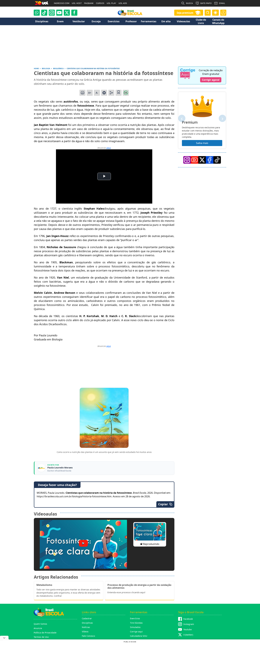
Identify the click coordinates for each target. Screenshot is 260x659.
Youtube (187, 629)
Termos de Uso (41, 637)
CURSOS (100, 3)
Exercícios (135, 618)
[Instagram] (52, 13)
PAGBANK (89, 3)
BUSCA (189, 3)
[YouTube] (194, 160)
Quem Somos (40, 623)
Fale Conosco (88, 635)
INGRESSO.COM (61, 3)
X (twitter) (188, 634)
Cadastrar (87, 618)
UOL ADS (123, 3)
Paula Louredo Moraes (60, 467)
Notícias (86, 627)
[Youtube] (59, 13)
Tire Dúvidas (136, 622)
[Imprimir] (82, 93)
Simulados (135, 627)
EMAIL (222, 3)
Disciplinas (87, 622)
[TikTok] (44, 13)
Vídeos (85, 631)
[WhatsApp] (37, 13)
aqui (108, 147)
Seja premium (185, 12)
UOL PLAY (111, 3)
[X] (67, 13)
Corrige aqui (136, 631)
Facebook (188, 618)
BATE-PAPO (206, 3)
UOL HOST (77, 3)
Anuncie (38, 628)
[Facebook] (209, 160)
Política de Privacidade (45, 632)
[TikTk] (217, 160)
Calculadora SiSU (138, 635)
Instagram (188, 624)
